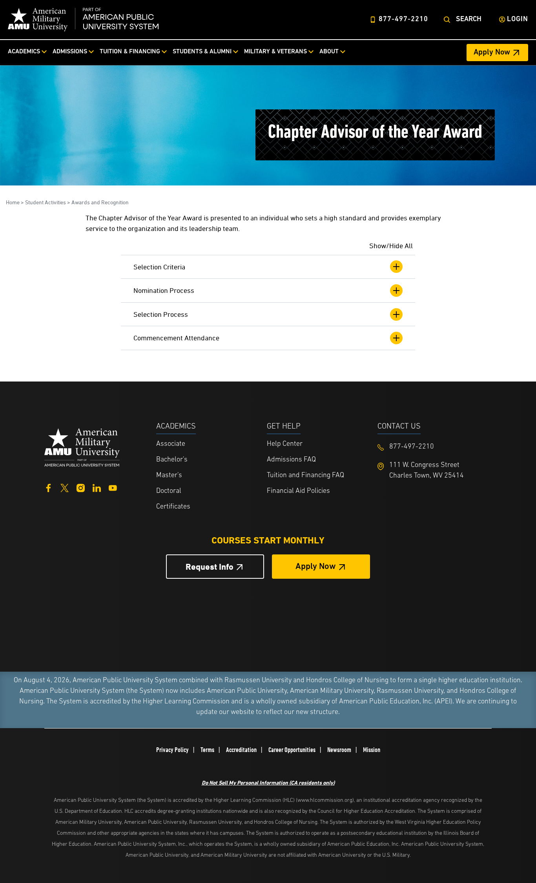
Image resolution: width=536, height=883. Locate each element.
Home (13, 202)
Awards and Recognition (100, 202)
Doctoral (168, 491)
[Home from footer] (82, 446)
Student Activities (45, 202)
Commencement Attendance (176, 338)
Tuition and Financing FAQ (305, 475)
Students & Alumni (202, 52)
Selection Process (160, 314)
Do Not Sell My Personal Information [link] (268, 782)
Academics (24, 52)
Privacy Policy (172, 750)
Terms (207, 750)
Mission (371, 750)
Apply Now (492, 52)
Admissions (70, 52)
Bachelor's (172, 459)
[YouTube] (113, 487)
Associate (170, 444)
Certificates (173, 507)
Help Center (285, 444)
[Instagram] (81, 487)
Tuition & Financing (130, 52)
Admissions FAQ (291, 459)
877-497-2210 (403, 19)
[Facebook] (48, 487)
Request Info (209, 567)
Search (468, 19)
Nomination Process (163, 290)
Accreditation (241, 750)
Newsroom (339, 750)
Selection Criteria (159, 267)
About (329, 52)
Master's (169, 475)
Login (517, 19)
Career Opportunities (291, 750)
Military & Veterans (275, 52)
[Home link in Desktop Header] (83, 19)
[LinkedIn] (97, 487)
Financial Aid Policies (298, 491)
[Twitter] (64, 487)
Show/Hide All (391, 246)
